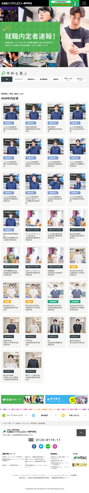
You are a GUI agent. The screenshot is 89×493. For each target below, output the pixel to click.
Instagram (55, 446)
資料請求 (44, 415)
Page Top (81, 432)
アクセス (15, 475)
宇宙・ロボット (68, 79)
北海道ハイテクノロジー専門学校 (12, 457)
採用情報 (74, 475)
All (7, 79)
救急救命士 (31, 79)
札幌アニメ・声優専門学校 (10, 465)
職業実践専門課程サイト (59, 478)
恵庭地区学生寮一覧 (56, 461)
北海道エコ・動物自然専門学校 (34, 457)
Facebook (34, 446)
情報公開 (22, 478)
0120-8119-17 (48, 440)
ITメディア (19, 79)
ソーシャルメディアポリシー (59, 475)
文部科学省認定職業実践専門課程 (38, 478)
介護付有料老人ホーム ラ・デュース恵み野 (60, 463)
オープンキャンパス (15, 415)
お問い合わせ (74, 415)
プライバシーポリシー (40, 475)
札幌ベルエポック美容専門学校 (34, 459)
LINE (48, 446)
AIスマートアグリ (80, 79)
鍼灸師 (56, 79)
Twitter (41, 446)
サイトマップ (25, 475)
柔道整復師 (43, 79)
